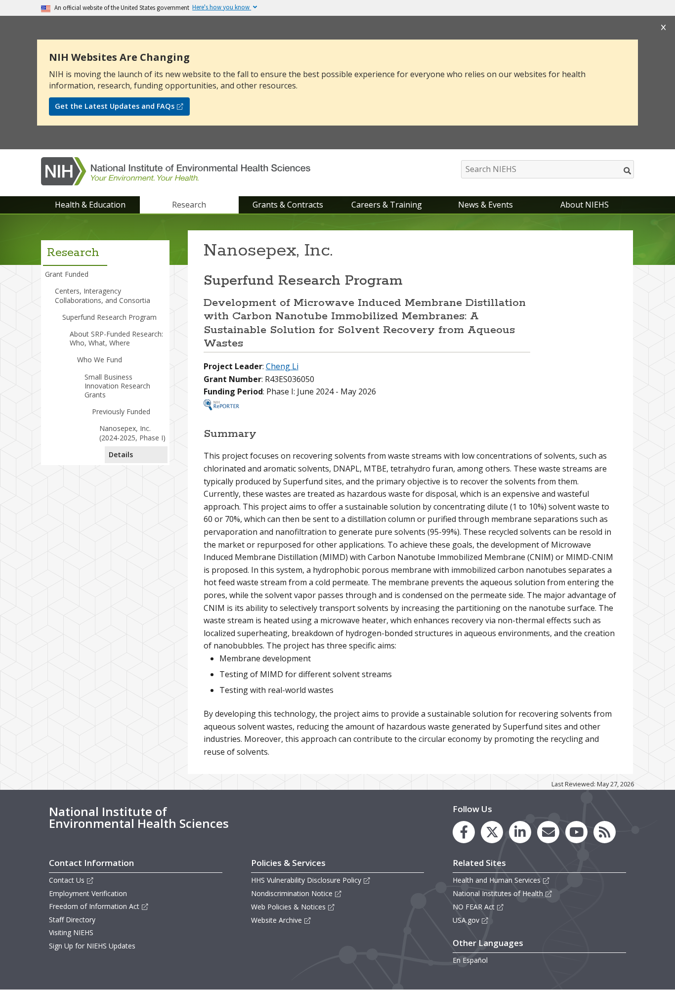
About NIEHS (584, 204)
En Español (470, 960)
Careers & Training (386, 204)
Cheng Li (282, 366)
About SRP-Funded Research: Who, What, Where (116, 338)
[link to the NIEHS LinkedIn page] (520, 832)
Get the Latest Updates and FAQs (114, 106)
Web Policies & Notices (288, 906)
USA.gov (466, 920)
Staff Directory (72, 919)
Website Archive (276, 920)
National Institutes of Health (498, 893)
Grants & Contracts (288, 204)
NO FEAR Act (474, 906)
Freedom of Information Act (94, 906)
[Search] (627, 170)
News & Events (485, 204)
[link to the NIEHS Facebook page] (464, 832)
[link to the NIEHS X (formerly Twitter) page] (492, 832)
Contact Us (66, 880)
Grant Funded (66, 274)
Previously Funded (121, 411)
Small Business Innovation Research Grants (117, 385)
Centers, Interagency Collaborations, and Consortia (102, 295)
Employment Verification (88, 893)
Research (189, 204)
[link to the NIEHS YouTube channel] (576, 832)
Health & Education (90, 204)
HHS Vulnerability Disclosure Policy (306, 880)
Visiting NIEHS (71, 932)
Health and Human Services (497, 880)
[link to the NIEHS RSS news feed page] (604, 832)
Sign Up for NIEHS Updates (92, 945)
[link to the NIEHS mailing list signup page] (548, 832)
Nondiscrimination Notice (292, 893)
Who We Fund (99, 359)
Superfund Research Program (109, 317)
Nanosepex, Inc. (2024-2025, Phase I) (132, 433)
